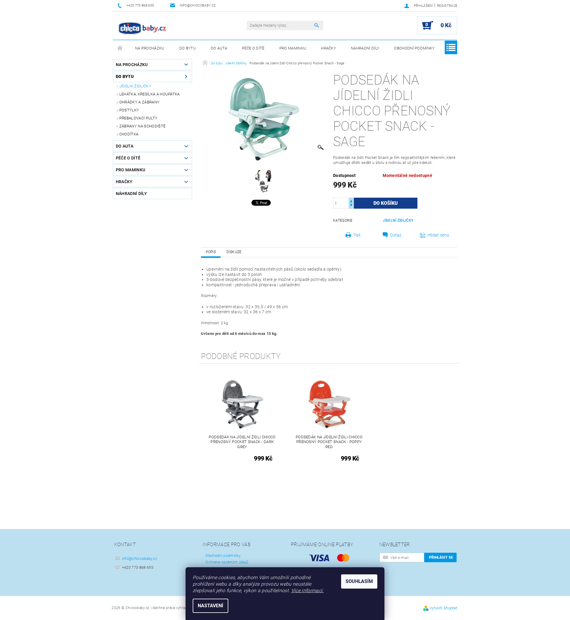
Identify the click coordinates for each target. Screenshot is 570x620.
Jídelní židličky (135, 86)
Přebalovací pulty (138, 118)
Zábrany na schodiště (142, 126)
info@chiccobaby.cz (139, 558)
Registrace (447, 6)
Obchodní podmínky (414, 48)
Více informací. (307, 590)
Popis (211, 252)
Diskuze (234, 252)
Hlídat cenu (438, 235)
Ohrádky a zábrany (139, 102)
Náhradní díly (365, 48)
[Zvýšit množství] (351, 200)
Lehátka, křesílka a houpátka (149, 94)
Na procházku (149, 48)
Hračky (328, 48)
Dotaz (396, 235)
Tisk (357, 235)
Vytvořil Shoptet (443, 608)
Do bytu (187, 48)
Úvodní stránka (120, 48)
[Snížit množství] (351, 206)
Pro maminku (292, 48)
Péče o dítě (253, 48)
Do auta (219, 48)
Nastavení (210, 605)
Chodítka (129, 134)
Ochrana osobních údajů (226, 562)
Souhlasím (359, 581)
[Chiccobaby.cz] (142, 28)
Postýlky (129, 110)
